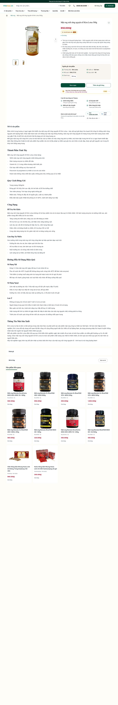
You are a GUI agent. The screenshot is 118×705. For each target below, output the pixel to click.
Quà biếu (55, 11)
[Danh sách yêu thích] (70, 6)
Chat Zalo (105, 113)
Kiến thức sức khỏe (74, 11)
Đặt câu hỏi (103, 360)
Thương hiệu (45, 11)
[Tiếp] (55, 39)
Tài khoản (111, 5)
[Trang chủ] (7, 15)
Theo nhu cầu (20, 11)
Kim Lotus (75, 69)
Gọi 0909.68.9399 (93, 113)
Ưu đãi (62, 11)
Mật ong (13, 15)
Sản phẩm (9, 11)
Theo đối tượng (32, 11)
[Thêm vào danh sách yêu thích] (109, 23)
